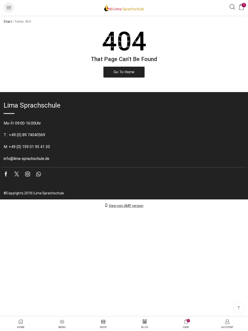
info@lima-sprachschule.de (26, 158)
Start (8, 22)
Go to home (124, 72)
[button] (9, 7)
